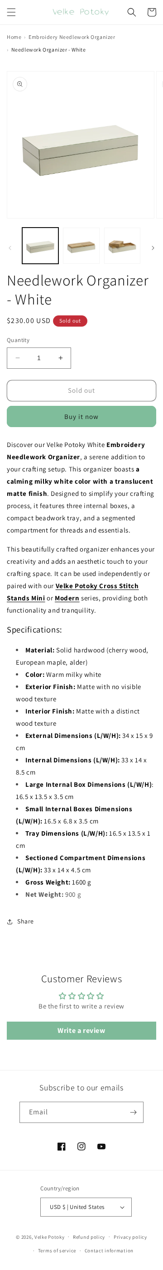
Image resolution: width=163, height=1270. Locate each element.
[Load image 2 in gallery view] (81, 246)
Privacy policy (130, 1237)
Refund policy (89, 1237)
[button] (11, 12)
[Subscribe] (133, 1112)
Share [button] (25, 921)
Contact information (109, 1250)
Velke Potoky (49, 1236)
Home (14, 36)
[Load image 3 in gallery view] (122, 246)
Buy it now (81, 416)
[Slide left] (10, 248)
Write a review (81, 1030)
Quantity (18, 340)
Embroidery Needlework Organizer (72, 36)
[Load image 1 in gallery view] (40, 246)
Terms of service (57, 1250)
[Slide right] (153, 248)
